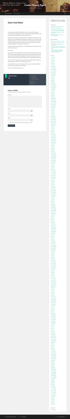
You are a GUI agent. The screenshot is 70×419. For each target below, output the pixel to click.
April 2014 (52, 275)
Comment (10, 94)
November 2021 (53, 139)
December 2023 (53, 101)
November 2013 (53, 283)
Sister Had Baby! (15, 22)
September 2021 (53, 142)
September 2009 (53, 358)
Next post (33, 83)
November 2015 (53, 246)
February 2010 (53, 351)
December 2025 (53, 69)
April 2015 (52, 257)
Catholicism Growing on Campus (56, 28)
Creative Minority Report (35, 5)
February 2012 (53, 314)
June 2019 (53, 181)
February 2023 (53, 116)
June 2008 (53, 381)
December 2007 (53, 390)
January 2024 (53, 99)
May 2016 (52, 237)
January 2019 (53, 189)
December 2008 (53, 372)
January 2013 (53, 298)
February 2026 (53, 66)
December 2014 (53, 263)
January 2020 (53, 172)
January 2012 (53, 316)
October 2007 (53, 393)
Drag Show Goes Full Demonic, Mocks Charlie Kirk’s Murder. (57, 35)
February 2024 (53, 98)
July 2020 (52, 163)
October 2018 (53, 193)
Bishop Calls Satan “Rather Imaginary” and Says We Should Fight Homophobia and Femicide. (57, 51)
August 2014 (53, 269)
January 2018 (53, 207)
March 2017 (53, 222)
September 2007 (53, 395)
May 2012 (52, 310)
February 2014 (53, 278)
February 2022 (53, 134)
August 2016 (53, 233)
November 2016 (53, 228)
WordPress (24, 416)
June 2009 (53, 363)
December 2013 (53, 281)
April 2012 (52, 311)
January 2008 (53, 389)
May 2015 (52, 255)
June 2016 (53, 236)
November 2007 (53, 392)
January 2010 (53, 352)
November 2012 (53, 301)
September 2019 (53, 177)
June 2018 (53, 199)
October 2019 (53, 175)
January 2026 (53, 68)
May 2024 (52, 93)
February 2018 (53, 205)
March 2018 (53, 204)
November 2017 (53, 210)
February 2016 (53, 242)
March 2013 (53, 295)
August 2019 (53, 178)
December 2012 (53, 299)
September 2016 (53, 231)
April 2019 (52, 184)
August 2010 (53, 342)
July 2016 (52, 234)
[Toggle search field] (65, 13)
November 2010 (53, 337)
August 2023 (53, 107)
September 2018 (53, 195)
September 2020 (53, 160)
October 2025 (53, 72)
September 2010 (53, 340)
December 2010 (53, 336)
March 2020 (53, 169)
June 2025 (53, 78)
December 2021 (53, 137)
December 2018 (53, 190)
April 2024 (52, 95)
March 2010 (53, 349)
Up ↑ (66, 416)
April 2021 (52, 149)
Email (9, 113)
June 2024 (53, 92)
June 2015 (53, 254)
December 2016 (53, 227)
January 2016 (53, 243)
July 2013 (52, 289)
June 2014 (53, 272)
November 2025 (53, 71)
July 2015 (52, 252)
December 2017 (53, 208)
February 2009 (53, 369)
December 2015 (53, 245)
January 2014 (53, 280)
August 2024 (53, 89)
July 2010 (52, 343)
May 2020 (52, 166)
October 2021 (53, 140)
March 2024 (53, 96)
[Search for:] (58, 21)
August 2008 (53, 378)
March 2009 (53, 367)
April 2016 (52, 239)
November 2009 (53, 355)
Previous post (34, 81)
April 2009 (52, 366)
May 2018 (52, 201)
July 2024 (52, 90)
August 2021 (53, 143)
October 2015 (53, 248)
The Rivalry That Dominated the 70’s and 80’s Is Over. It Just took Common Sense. (57, 30)
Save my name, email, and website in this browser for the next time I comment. (20, 122)
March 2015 (53, 258)
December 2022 (53, 119)
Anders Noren (61, 416)
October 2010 (53, 339)
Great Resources (8, 13)
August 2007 (53, 396)
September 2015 (53, 249)
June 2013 (53, 290)
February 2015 (53, 260)
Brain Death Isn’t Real (61, 42)
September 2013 (53, 286)
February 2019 (53, 187)
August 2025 (53, 75)
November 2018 (53, 192)
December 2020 (53, 155)
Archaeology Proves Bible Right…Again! (57, 26)
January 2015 (53, 261)
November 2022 (53, 121)
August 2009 (53, 360)
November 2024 (53, 84)
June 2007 (53, 399)
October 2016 (53, 230)
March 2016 (53, 240)
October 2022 (53, 122)
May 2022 (52, 130)
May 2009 (52, 364)
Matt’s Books (17, 13)
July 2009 (52, 361)
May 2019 (52, 183)
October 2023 (53, 104)
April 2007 (52, 402)
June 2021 (53, 146)
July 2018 (52, 198)
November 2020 (53, 157)
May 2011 (52, 328)
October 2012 (53, 302)
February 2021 (53, 152)
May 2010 (52, 346)
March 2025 (53, 83)
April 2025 (52, 81)
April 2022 (52, 131)
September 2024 (53, 87)
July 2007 (52, 398)
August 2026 (53, 57)
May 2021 (52, 148)
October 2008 (53, 375)
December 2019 (53, 174)
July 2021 (52, 145)
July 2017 (52, 216)
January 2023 (53, 118)
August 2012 (53, 305)
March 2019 (53, 186)
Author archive (9, 78)
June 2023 (53, 110)
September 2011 (53, 322)
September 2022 (53, 124)
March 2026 (53, 65)
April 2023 (52, 113)
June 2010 (53, 345)
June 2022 (53, 128)
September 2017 (53, 213)
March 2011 (53, 331)
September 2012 (53, 304)
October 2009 (53, 357)
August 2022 (53, 125)
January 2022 (53, 136)
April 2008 (52, 384)
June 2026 (53, 60)
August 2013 (53, 287)
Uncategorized (34, 77)
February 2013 (53, 296)
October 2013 (53, 284)
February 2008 (53, 387)
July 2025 (52, 77)
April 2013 (52, 293)
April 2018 (52, 202)
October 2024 (53, 86)
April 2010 (52, 348)
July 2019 (52, 180)
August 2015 (53, 251)
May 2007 (52, 401)
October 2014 (53, 266)
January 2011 (53, 334)
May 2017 (52, 219)
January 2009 (53, 370)
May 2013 (52, 292)
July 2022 (52, 127)
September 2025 (53, 74)
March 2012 (53, 313)
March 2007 (53, 404)
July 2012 (52, 307)
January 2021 (53, 154)
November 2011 (53, 319)
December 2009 (53, 354)
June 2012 (53, 308)
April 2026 (52, 63)
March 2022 (53, 133)
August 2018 (53, 196)
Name (9, 108)
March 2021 (53, 151)
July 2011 (52, 325)
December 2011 (53, 317)
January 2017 (53, 225)
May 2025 (52, 80)
